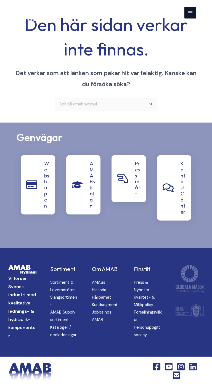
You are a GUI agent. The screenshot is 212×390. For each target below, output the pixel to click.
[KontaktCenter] (168, 187)
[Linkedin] (193, 366)
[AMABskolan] (77, 184)
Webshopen (46, 184)
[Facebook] (156, 366)
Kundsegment (105, 304)
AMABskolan (92, 184)
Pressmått (137, 178)
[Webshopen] (31, 184)
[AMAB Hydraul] (31, 12)
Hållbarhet (101, 297)
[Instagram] (181, 366)
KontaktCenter (183, 187)
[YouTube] (169, 366)
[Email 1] (176, 375)
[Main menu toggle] (190, 12)
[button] (204, 12)
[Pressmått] (122, 178)
